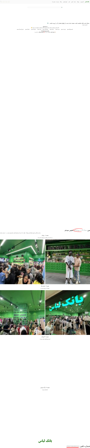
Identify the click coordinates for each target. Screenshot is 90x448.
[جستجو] (9, 2)
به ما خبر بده (36, 32)
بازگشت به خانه (47, 32)
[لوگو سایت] (87, 1)
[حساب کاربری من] (4, 2)
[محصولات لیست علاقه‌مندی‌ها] (6, 2)
